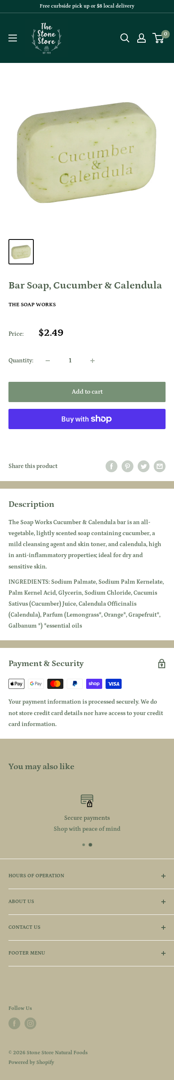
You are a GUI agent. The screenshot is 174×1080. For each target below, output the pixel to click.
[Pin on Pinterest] (127, 466)
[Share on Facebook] (111, 466)
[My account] (141, 38)
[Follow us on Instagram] (30, 1023)
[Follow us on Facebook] (14, 1023)
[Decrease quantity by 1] (48, 361)
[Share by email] (160, 466)
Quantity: (20, 360)
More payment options (87, 438)
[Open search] (125, 38)
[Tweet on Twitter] (144, 466)
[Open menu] (12, 38)
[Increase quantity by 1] (92, 361)
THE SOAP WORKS (32, 305)
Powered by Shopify (31, 1062)
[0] (158, 38)
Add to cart (87, 391)
